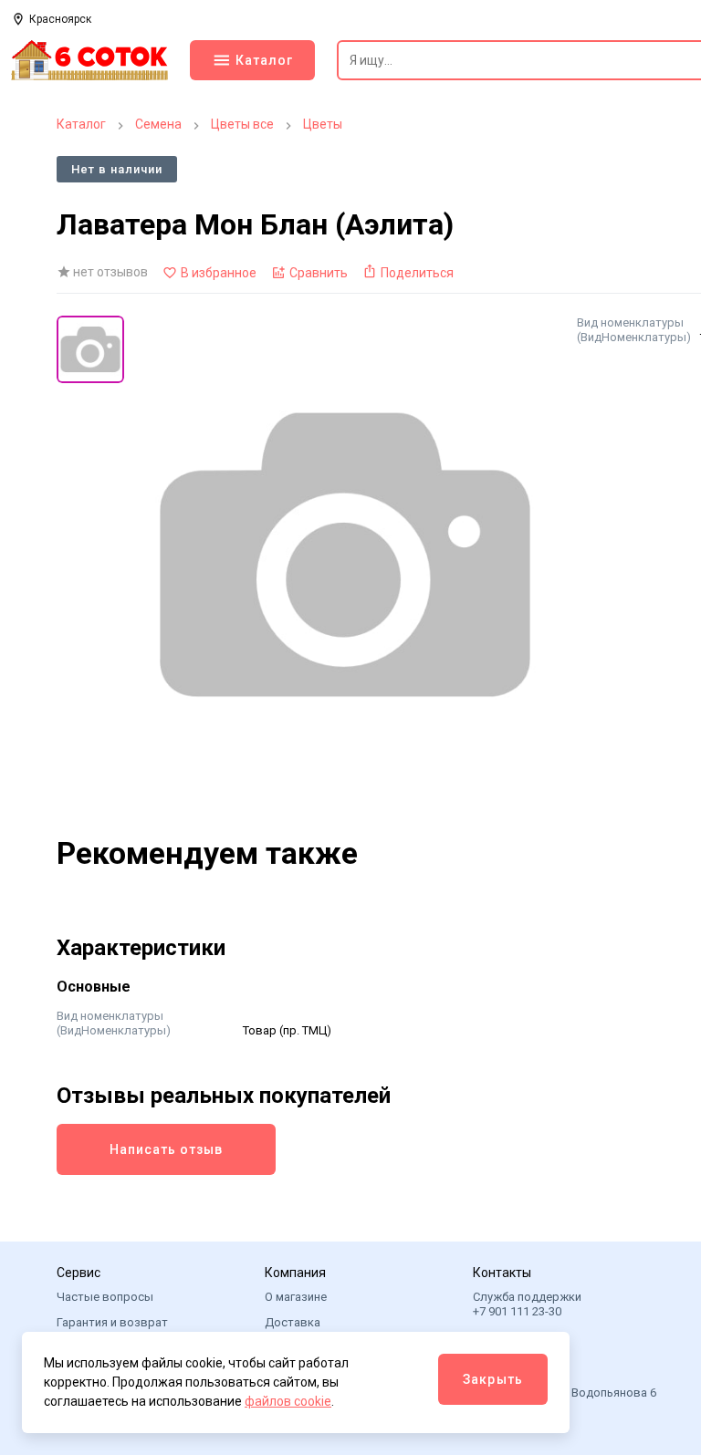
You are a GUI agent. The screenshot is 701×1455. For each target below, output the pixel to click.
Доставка (292, 1322)
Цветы (322, 124)
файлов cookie (288, 1401)
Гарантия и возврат (112, 1322)
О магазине (296, 1297)
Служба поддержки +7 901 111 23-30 (527, 1304)
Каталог (81, 124)
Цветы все (242, 124)
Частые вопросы (105, 1297)
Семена (158, 124)
